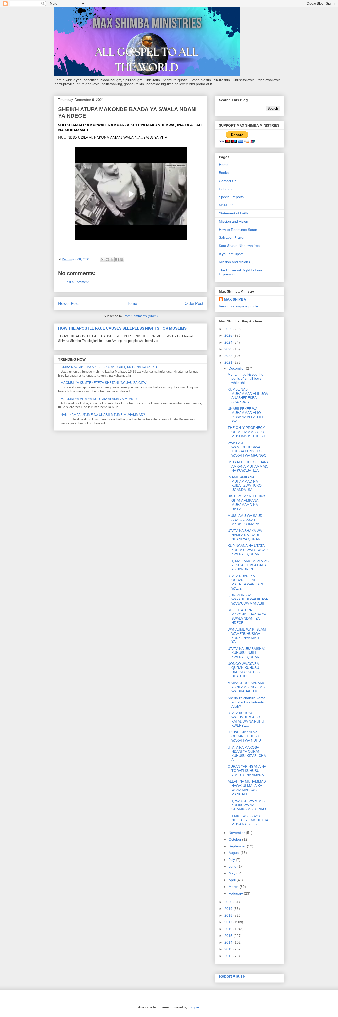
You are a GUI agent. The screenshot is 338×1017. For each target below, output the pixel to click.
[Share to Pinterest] (121, 259)
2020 (228, 902)
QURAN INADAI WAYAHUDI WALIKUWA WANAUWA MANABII (248, 599)
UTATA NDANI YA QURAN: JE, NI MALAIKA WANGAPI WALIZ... (245, 582)
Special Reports (231, 197)
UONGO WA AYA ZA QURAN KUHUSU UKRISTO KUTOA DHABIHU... (243, 670)
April (233, 880)
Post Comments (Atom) (141, 316)
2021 (228, 362)
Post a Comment (76, 282)
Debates (225, 189)
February (236, 893)
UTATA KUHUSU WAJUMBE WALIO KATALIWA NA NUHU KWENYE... (246, 719)
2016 (228, 929)
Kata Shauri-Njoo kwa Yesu (240, 246)
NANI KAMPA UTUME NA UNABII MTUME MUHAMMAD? (103, 415)
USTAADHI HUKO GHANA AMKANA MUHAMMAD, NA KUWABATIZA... (248, 466)
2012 (228, 956)
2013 (228, 949)
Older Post (194, 303)
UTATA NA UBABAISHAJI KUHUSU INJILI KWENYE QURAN (247, 653)
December (237, 368)
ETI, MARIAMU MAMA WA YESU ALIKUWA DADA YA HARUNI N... (248, 565)
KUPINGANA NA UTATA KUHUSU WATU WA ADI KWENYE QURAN (248, 550)
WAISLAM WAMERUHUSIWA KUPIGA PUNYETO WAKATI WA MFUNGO (247, 449)
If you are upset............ (237, 254)
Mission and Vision (233, 221)
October (235, 839)
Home (131, 303)
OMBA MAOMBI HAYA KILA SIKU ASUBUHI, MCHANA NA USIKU (109, 367)
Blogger (193, 1007)
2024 (228, 342)
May (232, 873)
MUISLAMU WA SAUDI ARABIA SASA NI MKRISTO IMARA (245, 520)
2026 (228, 329)
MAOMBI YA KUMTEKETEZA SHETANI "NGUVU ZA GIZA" (104, 383)
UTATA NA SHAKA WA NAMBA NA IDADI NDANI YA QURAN (245, 535)
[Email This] (102, 259)
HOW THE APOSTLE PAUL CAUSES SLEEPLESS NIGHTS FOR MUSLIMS (122, 328)
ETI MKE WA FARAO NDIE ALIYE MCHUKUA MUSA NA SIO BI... (248, 820)
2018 (228, 915)
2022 (228, 356)
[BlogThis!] (107, 259)
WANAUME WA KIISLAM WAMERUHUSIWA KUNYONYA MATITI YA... (247, 635)
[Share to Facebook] (116, 259)
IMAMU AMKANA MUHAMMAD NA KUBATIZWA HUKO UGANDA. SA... (245, 483)
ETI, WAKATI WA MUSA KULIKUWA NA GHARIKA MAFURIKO (247, 805)
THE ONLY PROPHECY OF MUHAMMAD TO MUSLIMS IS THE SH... (248, 432)
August (235, 853)
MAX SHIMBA (235, 299)
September (238, 846)
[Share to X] (112, 259)
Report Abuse (232, 976)
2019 (228, 909)
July (232, 860)
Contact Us (227, 181)
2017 (228, 922)
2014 (228, 942)
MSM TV (226, 205)
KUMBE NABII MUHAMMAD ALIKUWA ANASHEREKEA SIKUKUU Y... (248, 395)
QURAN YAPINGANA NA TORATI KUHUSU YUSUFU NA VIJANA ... (247, 770)
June (233, 866)
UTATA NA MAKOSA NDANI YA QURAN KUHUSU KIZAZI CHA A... (247, 753)
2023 (228, 349)
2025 (228, 335)
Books (224, 173)
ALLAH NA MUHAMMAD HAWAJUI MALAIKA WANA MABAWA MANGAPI (247, 788)
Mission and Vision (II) (236, 262)
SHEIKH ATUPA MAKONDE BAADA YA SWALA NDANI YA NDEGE (247, 616)
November (237, 833)
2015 (228, 936)
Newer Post (68, 303)
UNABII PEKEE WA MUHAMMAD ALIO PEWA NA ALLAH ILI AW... (245, 415)
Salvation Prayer (232, 237)
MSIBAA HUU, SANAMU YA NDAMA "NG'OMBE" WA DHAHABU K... (248, 687)
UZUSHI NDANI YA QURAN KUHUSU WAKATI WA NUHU (244, 736)
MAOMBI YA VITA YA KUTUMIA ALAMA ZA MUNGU (99, 399)
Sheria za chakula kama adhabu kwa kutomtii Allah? (246, 702)
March (234, 887)
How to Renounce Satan (238, 230)
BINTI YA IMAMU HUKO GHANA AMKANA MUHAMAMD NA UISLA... (246, 502)
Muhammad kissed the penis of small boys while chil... (245, 378)
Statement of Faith (233, 213)
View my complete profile (238, 306)
